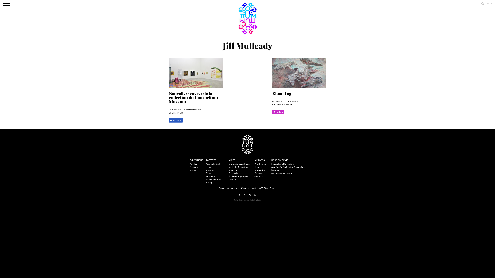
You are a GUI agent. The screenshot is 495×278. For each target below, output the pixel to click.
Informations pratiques (239, 164)
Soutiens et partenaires (282, 173)
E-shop (209, 182)
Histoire (258, 167)
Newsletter (259, 170)
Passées (193, 164)
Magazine (210, 170)
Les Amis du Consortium (282, 164)
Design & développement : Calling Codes (247, 200)
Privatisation (260, 164)
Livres (208, 167)
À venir (192, 170)
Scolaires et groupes (238, 176)
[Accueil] (247, 18)
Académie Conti (213, 164)
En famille (233, 173)
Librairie (232, 179)
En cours (193, 167)
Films (208, 173)
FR (492, 3)
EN (488, 3)
